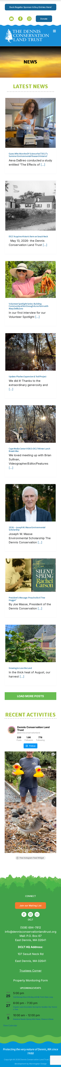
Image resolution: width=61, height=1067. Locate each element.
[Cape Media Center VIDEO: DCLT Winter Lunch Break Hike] (30, 424)
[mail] (37, 914)
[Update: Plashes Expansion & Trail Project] (30, 352)
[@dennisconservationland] (11, 730)
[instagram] (30, 914)
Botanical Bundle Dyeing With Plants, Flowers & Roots (33, 1019)
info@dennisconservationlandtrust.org (30, 931)
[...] (42, 164)
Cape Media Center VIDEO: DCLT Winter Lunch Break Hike (29, 449)
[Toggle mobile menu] (54, 31)
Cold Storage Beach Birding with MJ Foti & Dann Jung (33, 997)
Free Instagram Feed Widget (32, 858)
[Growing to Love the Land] (30, 643)
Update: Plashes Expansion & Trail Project (27, 376)
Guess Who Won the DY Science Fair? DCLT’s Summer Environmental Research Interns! (28, 155)
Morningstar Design (38, 1064)
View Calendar (10, 1025)
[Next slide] (56, 802)
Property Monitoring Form (30, 980)
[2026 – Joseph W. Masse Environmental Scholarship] (30, 502)
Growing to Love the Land (20, 668)
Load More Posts (30, 696)
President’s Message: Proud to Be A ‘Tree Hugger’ (27, 599)
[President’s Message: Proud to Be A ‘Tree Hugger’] (30, 575)
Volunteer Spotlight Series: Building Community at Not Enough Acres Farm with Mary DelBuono (28, 306)
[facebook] (23, 914)
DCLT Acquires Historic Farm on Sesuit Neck (28, 236)
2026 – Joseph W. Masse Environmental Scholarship (27, 528)
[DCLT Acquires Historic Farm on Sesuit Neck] (30, 206)
